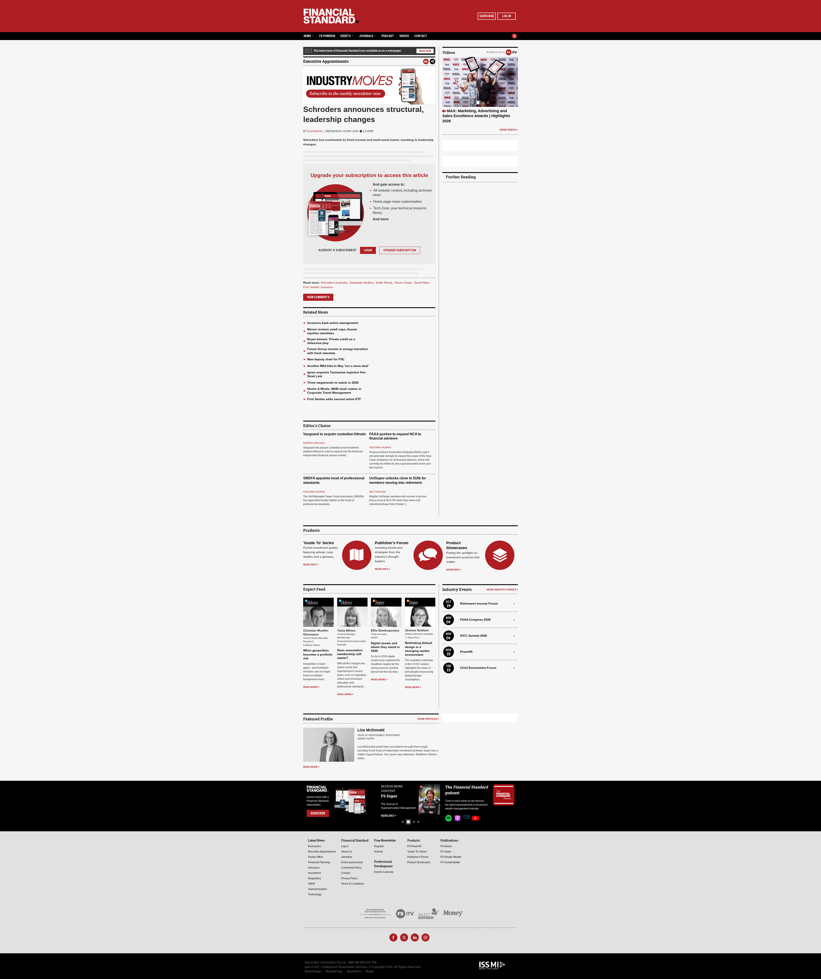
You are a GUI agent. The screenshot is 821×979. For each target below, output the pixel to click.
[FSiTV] (511, 52)
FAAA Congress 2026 (475, 619)
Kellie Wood (384, 282)
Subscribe (486, 16)
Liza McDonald (370, 730)
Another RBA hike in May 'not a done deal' (338, 366)
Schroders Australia (334, 282)
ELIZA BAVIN (314, 131)
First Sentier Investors (318, 287)
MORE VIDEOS (508, 119)
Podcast (387, 36)
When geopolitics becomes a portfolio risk (317, 654)
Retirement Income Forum (479, 603)
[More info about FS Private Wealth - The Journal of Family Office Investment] (429, 799)
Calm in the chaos (463, 111)
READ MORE (310, 687)
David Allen (421, 282)
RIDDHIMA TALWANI (380, 447)
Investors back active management (332, 323)
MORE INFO (310, 564)
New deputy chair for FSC (325, 359)
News (308, 36)
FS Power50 (327, 36)
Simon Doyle (403, 282)
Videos (404, 36)
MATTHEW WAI (377, 491)
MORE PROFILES (427, 719)
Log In (506, 16)
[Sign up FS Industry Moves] (369, 86)
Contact (420, 36)
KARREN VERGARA (314, 443)
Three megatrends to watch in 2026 (333, 382)
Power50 (466, 651)
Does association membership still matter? (350, 654)
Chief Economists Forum (478, 667)
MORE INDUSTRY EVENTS (501, 589)
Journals (366, 36)
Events (345, 36)
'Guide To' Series (318, 543)
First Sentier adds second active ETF (334, 399)
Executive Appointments (325, 61)
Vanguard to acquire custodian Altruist (334, 434)
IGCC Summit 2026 (473, 635)
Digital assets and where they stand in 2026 (385, 647)
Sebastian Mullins (361, 282)
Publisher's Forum (391, 543)
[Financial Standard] (331, 16)
